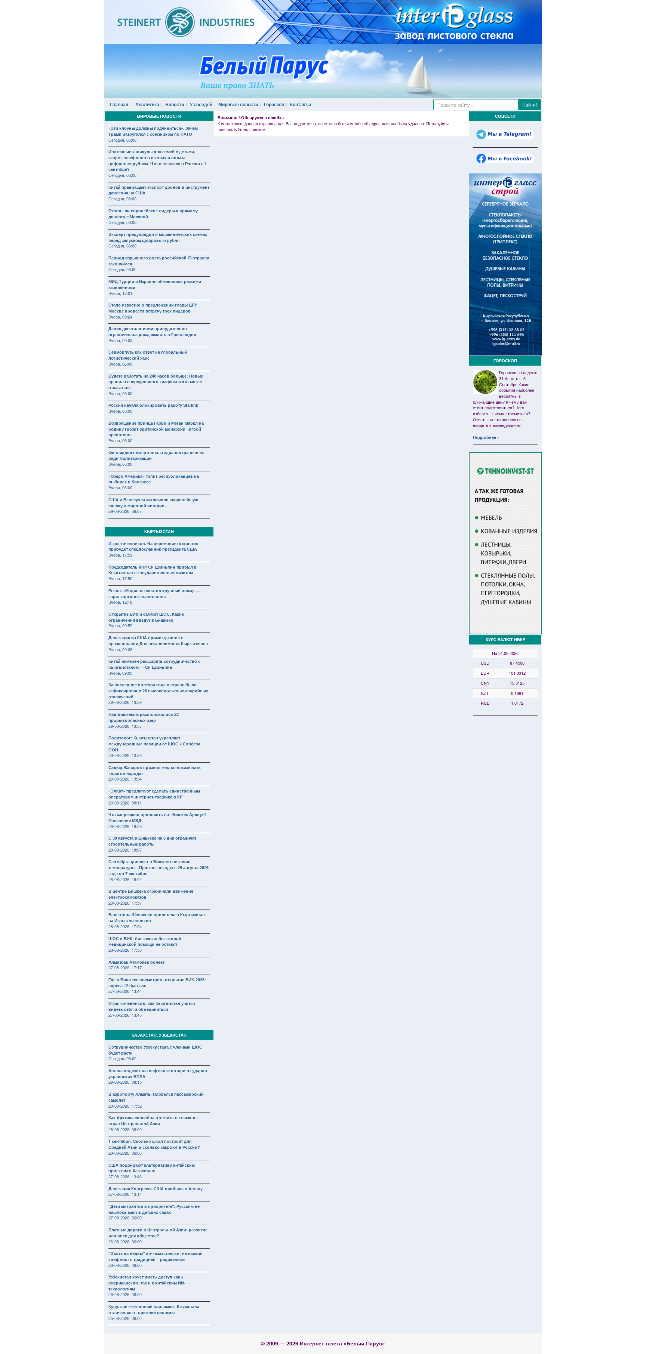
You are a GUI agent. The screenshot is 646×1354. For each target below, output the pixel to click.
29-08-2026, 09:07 (125, 511)
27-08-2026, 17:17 (125, 967)
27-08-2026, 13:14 (125, 1194)
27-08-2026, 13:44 (125, 991)
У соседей (201, 104)
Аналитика (147, 104)
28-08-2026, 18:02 (125, 879)
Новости (174, 104)
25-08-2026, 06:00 (125, 1318)
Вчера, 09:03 (120, 340)
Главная (119, 104)
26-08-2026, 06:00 (125, 1241)
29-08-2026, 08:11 (125, 803)
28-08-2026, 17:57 (125, 903)
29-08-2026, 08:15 (125, 1082)
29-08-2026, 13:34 (125, 779)
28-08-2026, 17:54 (125, 926)
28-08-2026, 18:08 (125, 826)
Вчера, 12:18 (120, 602)
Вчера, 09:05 (120, 673)
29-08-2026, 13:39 (125, 702)
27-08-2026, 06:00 (125, 1218)
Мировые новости (238, 104)
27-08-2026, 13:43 (125, 1176)
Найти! (529, 104)
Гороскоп (274, 104)
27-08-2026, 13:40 (125, 1015)
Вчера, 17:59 (120, 555)
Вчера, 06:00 (120, 364)
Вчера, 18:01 (120, 293)
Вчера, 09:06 (120, 649)
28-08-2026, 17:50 (125, 950)
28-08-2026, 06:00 (125, 1129)
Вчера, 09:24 (120, 317)
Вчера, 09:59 (120, 625)
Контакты (300, 104)
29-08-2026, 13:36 (125, 755)
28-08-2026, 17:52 (125, 1106)
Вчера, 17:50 (120, 578)
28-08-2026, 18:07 (125, 850)
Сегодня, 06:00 (122, 140)
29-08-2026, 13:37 (125, 726)
